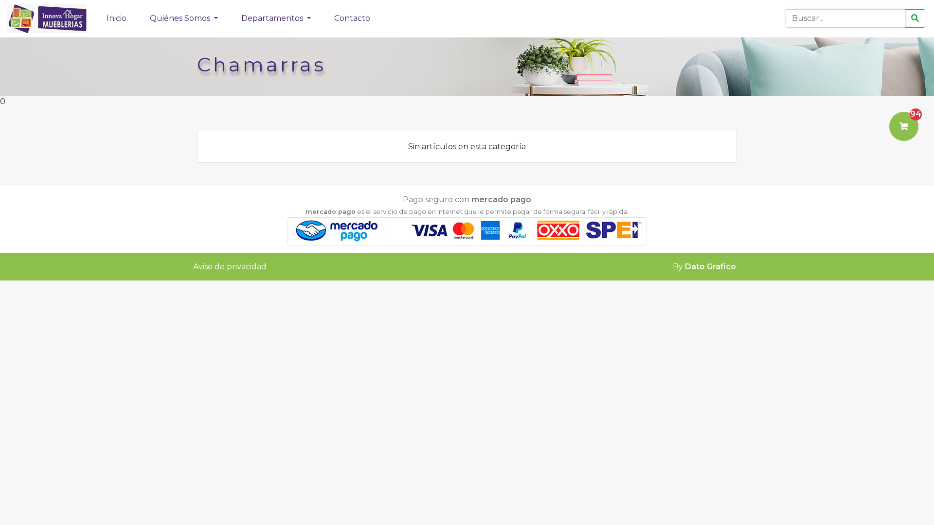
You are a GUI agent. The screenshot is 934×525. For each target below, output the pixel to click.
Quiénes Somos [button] (181, 18)
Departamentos (273, 18)
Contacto (352, 18)
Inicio (116, 18)
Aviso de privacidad (230, 266)
